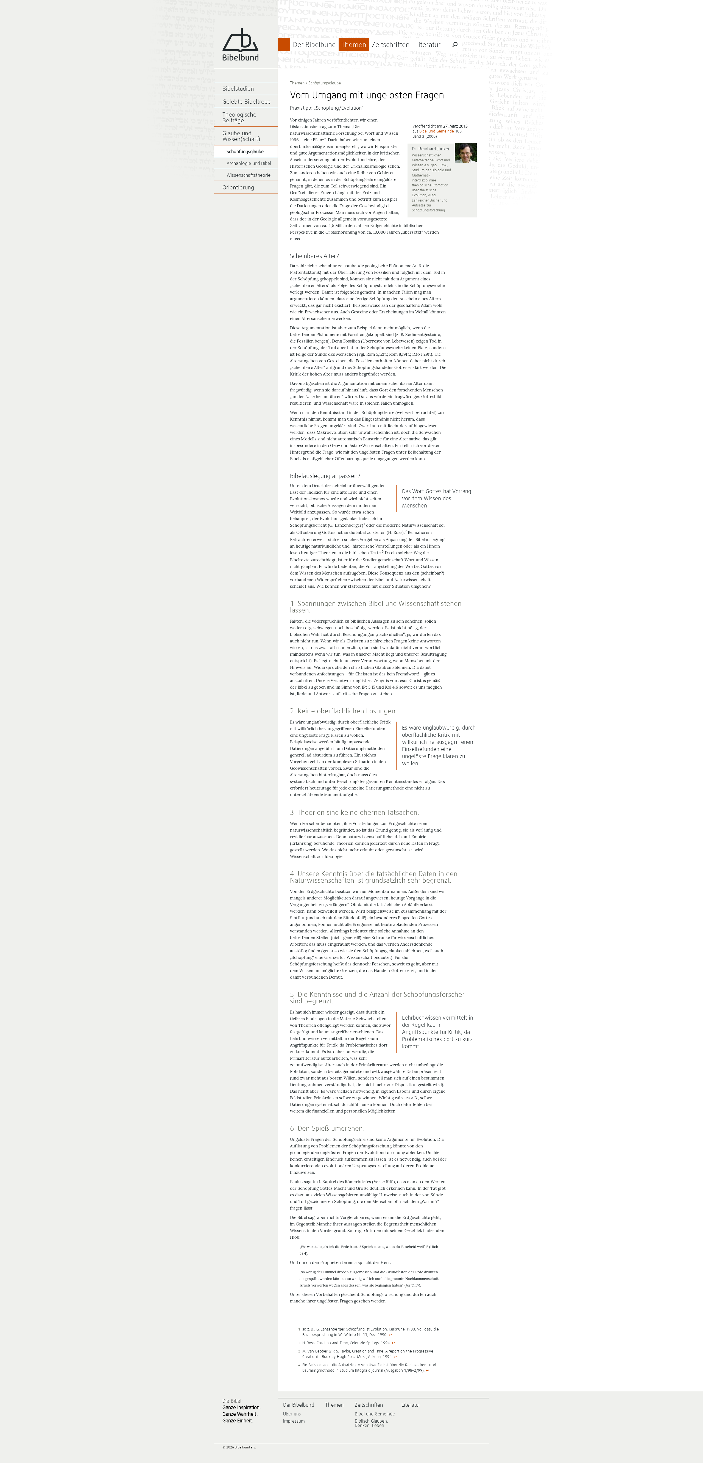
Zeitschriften (391, 45)
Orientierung (238, 188)
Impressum (294, 1421)
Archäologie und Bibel (249, 163)
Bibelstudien (238, 89)
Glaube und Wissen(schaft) (241, 136)
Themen (353, 45)
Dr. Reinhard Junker (431, 149)
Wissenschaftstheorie (248, 175)
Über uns (292, 1414)
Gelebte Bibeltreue (246, 102)
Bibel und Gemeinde (436, 131)
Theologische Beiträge (239, 118)
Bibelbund (240, 44)
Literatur (428, 45)
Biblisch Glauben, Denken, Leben (371, 1423)
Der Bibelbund (314, 45)
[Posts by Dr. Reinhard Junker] (466, 153)
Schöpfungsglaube (324, 83)
